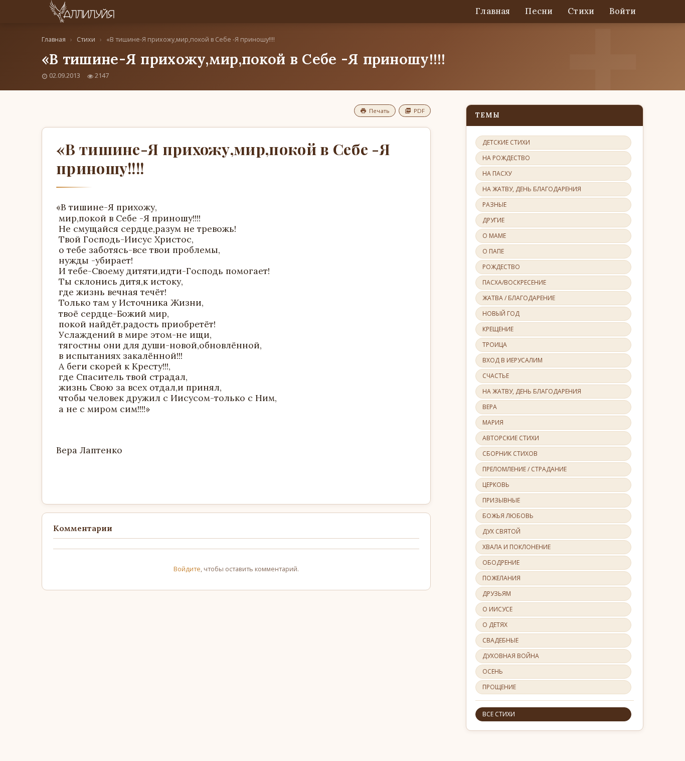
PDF (419, 110)
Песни (539, 11)
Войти (622, 11)
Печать (379, 110)
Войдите (187, 568)
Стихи (581, 11)
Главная (492, 11)
